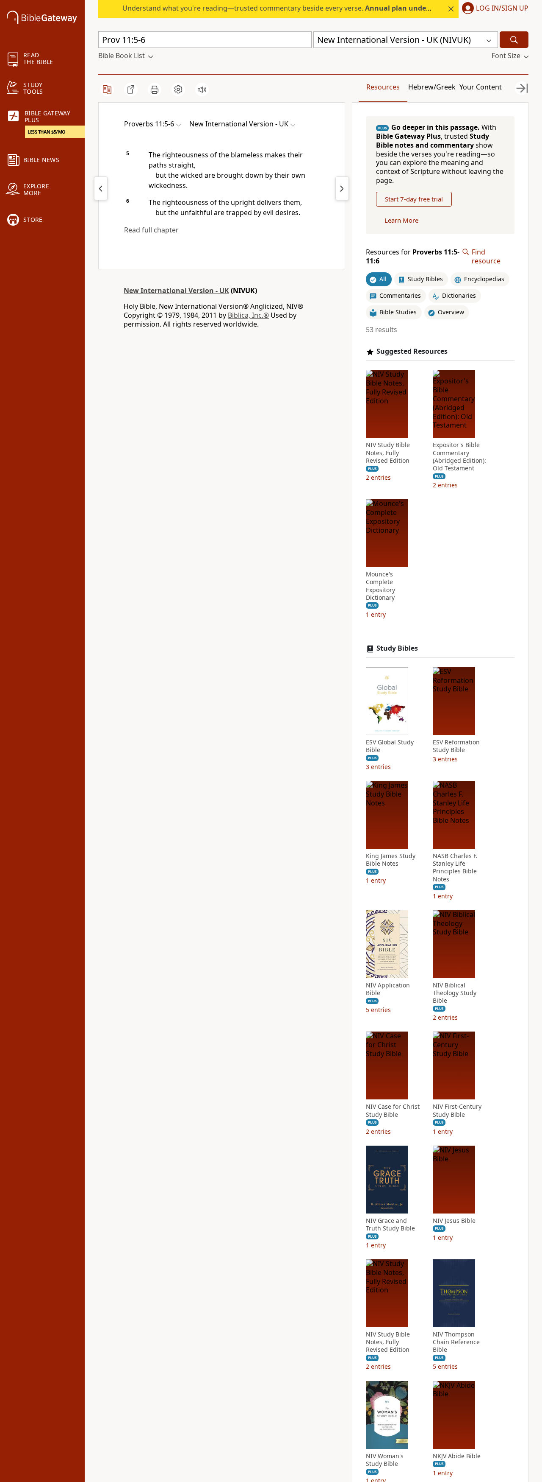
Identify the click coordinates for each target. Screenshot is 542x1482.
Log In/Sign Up (502, 8)
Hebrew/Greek (432, 87)
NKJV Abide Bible (457, 1456)
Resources (383, 87)
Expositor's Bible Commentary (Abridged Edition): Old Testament (459, 456)
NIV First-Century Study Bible (457, 1110)
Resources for (412, 257)
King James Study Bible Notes (390, 859)
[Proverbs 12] (342, 188)
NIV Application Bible (388, 989)
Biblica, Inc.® (248, 315)
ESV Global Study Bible (390, 746)
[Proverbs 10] (101, 188)
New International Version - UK (176, 290)
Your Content (480, 87)
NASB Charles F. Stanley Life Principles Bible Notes (455, 867)
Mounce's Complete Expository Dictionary (380, 585)
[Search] (514, 39)
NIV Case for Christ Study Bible (393, 1110)
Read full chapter (151, 230)
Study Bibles (397, 648)
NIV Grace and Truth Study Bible (390, 1224)
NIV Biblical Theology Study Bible (454, 992)
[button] (493, 9)
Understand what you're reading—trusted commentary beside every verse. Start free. (313, 8)
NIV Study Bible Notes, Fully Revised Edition (388, 452)
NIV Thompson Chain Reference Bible (456, 1342)
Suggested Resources (412, 351)
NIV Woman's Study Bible (385, 1460)
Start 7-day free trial (414, 199)
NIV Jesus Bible (454, 1221)
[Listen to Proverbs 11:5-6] (202, 89)
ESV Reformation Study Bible (456, 746)
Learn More (401, 220)
